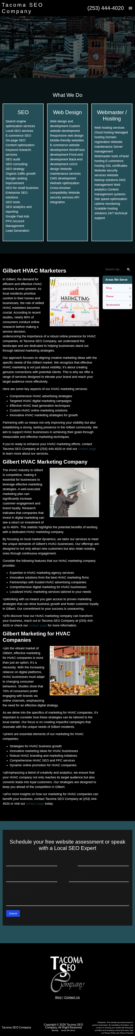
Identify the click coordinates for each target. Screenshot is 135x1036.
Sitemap (55, 1030)
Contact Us (72, 997)
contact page (87, 449)
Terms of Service (126, 1033)
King (109, 287)
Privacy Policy (110, 1033)
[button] (130, 8)
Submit (13, 913)
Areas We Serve (68, 1030)
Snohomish (113, 304)
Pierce (110, 296)
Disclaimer (102, 1022)
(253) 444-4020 (105, 8)
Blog (58, 997)
